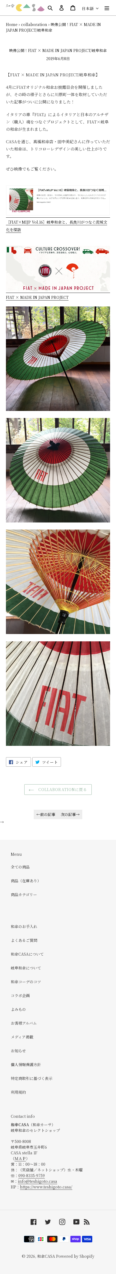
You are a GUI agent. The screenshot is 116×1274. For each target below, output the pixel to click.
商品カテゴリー (24, 894)
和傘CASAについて (27, 954)
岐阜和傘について (26, 968)
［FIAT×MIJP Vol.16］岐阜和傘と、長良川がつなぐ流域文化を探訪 (56, 225)
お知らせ (18, 1050)
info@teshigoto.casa (37, 1181)
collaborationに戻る (62, 789)
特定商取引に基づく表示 (31, 1078)
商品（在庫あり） (26, 880)
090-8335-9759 (31, 1175)
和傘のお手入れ (24, 926)
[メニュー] (106, 7)
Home (12, 24)
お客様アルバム (24, 1023)
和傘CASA (46, 1256)
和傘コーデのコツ (26, 981)
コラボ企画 (20, 995)
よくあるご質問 (24, 940)
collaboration (34, 24)
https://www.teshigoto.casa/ (46, 1187)
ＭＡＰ (20, 1158)
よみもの (18, 1009)
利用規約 (18, 1092)
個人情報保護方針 (26, 1064)
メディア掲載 (22, 1037)
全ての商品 (20, 867)
